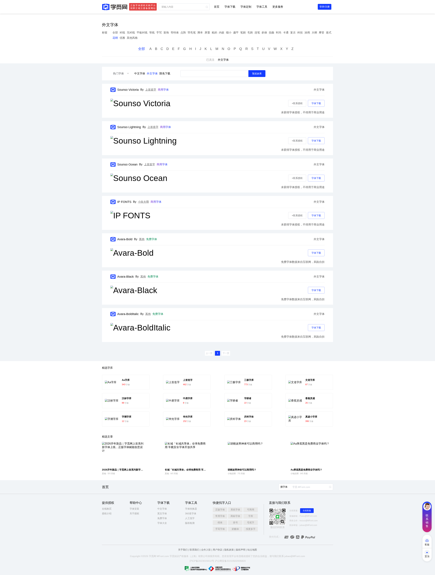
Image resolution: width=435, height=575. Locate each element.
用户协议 (217, 549)
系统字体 (235, 509)
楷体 (220, 522)
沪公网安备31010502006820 (230, 561)
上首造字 (150, 89)
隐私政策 (229, 549)
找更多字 (250, 529)
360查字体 (190, 513)
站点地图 (252, 549)
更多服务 (277, 6)
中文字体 (139, 73)
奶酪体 (235, 529)
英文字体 (162, 513)
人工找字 (190, 518)
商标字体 (235, 516)
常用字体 (220, 516)
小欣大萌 (143, 201)
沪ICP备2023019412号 (201, 561)
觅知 (174, 556)
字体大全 (162, 523)
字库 (250, 516)
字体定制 (245, 6)
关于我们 (183, 549)
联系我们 (194, 549)
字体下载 (229, 6)
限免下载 (164, 73)
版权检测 (190, 523)
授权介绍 (106, 513)
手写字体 (220, 529)
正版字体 (220, 509)
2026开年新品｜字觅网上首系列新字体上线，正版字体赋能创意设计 (138, 469)
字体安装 (134, 508)
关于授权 (134, 513)
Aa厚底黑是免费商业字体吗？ (306, 469)
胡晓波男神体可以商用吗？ (242, 469)
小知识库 (232, 473)
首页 (216, 6)
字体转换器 (191, 508)
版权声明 (240, 549)
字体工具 (261, 6)
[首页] (114, 7)
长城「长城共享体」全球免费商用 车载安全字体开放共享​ (195, 469)
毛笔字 (250, 522)
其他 (141, 239)
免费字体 (162, 518)
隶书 (235, 522)
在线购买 (106, 508)
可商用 (250, 509)
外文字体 (152, 73)
